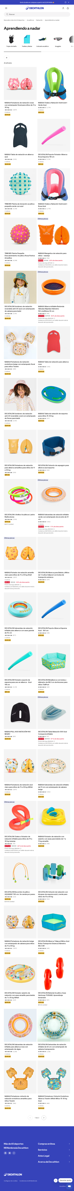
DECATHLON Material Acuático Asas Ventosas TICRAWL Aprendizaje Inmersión (52, 995)
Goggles (58, 46)
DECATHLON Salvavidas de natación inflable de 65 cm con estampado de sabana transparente (52, 1047)
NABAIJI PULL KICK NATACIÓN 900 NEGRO (18, 733)
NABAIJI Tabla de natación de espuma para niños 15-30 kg (53, 415)
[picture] (20, 83)
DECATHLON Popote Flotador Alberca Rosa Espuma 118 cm (52, 156)
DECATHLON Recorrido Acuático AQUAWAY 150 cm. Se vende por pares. (20, 893)
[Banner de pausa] (65, 2)
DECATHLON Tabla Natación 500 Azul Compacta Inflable (52, 733)
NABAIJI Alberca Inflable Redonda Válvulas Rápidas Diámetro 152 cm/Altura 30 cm (51, 308)
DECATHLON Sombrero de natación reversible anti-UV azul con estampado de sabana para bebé (20, 308)
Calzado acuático (42, 46)
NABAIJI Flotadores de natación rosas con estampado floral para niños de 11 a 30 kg (20, 105)
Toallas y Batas (27, 46)
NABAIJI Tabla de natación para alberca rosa (53, 363)
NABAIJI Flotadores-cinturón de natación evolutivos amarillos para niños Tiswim (18, 1098)
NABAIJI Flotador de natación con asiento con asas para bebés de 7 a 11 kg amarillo (52, 839)
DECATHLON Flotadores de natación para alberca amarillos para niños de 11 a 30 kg (20, 467)
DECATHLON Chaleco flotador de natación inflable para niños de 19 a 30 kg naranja (18, 839)
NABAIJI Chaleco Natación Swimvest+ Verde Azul (52, 104)
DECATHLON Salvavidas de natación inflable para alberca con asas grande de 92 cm (19, 630)
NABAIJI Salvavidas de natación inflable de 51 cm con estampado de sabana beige (53, 787)
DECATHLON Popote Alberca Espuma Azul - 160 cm (52, 629)
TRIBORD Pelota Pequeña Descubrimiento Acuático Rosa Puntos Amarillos (20, 255)
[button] (53, 263)
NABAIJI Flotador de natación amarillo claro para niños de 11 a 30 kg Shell (19, 574)
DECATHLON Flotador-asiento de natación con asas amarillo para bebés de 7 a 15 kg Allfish (20, 995)
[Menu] (6, 8)
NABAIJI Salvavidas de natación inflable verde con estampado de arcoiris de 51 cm (53, 517)
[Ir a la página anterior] (30, 1117)
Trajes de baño (11, 46)
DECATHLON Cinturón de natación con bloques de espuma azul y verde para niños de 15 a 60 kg (53, 894)
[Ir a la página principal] (35, 8)
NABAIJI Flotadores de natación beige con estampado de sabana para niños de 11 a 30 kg (19, 943)
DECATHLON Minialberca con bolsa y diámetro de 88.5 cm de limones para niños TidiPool (52, 682)
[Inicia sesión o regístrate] (63, 8)
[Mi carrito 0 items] (68, 8)
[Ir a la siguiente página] (44, 1117)
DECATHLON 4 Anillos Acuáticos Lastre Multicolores (20, 516)
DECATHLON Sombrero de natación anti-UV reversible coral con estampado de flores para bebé (20, 416)
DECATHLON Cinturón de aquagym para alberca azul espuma (53, 466)
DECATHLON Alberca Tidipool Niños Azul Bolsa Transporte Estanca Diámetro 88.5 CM (53, 943)
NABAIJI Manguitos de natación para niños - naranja (52, 254)
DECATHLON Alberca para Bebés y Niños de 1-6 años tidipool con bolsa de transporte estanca (53, 575)
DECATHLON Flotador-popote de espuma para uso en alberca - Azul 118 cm (18, 682)
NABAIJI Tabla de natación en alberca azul (19, 156)
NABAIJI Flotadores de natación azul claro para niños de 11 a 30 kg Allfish (19, 786)
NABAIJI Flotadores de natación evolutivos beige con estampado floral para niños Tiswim (20, 364)
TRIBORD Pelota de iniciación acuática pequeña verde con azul (19, 205)
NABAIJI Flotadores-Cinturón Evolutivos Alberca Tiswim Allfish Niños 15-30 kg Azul (53, 1098)
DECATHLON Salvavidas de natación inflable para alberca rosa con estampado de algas (19, 1047)
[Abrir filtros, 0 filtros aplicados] (6, 57)
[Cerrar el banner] (68, 2)
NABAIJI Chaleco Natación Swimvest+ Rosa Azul (52, 205)
